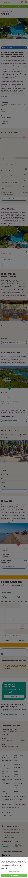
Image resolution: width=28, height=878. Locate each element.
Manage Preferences (14, 871)
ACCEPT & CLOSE (14, 875)
